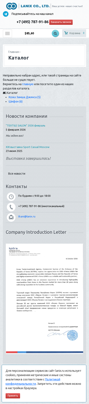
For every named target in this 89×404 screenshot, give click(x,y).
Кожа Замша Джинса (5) (25, 97)
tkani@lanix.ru (26, 216)
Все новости (16, 173)
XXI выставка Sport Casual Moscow (27, 146)
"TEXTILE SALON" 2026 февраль (25, 125)
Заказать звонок (61, 22)
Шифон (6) (16, 101)
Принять (13, 395)
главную (28, 84)
